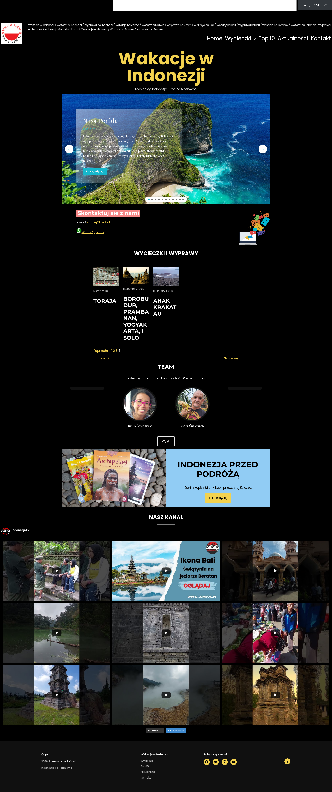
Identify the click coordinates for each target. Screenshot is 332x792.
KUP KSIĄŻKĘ (218, 498)
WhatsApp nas (93, 232)
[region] (166, 149)
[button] (69, 149)
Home (214, 38)
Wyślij (166, 441)
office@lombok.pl (100, 222)
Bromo (92, 115)
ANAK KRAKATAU (164, 307)
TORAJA (104, 301)
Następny (231, 358)
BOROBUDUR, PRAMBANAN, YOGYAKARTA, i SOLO (136, 318)
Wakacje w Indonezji (65, 761)
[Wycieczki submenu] (254, 38)
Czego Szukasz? (315, 5)
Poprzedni (101, 350)
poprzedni (101, 358)
